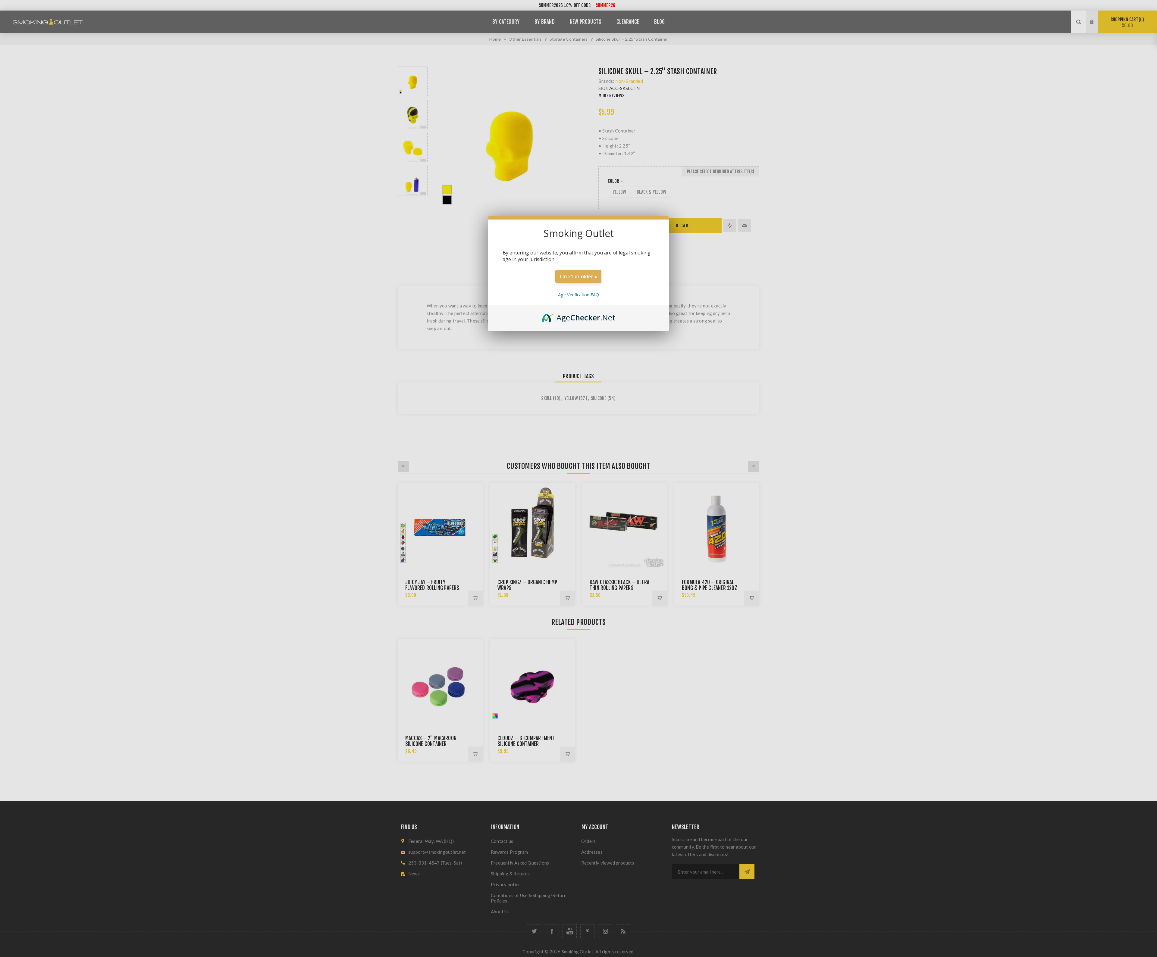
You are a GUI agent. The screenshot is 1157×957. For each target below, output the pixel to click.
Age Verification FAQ (578, 295)
